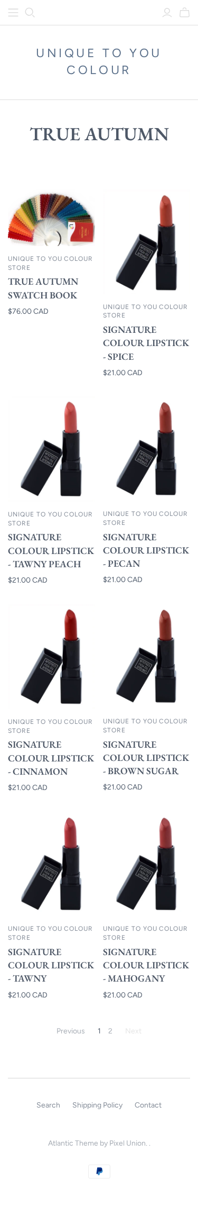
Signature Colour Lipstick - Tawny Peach (51, 550)
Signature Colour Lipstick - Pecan (146, 550)
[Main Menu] (13, 12)
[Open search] (30, 12)
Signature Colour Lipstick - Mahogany (146, 965)
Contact (148, 1105)
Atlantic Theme (73, 1143)
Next (133, 1031)
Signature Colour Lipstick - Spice (146, 342)
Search (48, 1105)
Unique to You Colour (99, 61)
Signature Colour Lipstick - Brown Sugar (146, 757)
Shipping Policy (97, 1105)
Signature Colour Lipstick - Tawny (51, 965)
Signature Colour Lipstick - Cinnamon (51, 757)
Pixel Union (127, 1143)
